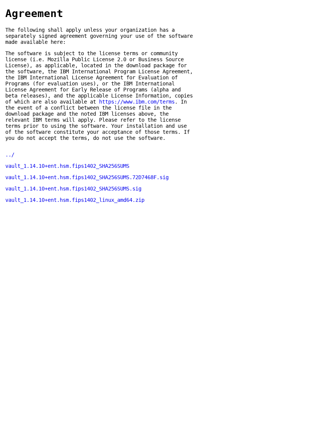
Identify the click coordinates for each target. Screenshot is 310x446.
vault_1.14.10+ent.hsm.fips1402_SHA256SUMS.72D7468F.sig (87, 177)
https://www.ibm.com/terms (137, 102)
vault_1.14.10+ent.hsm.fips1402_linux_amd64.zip (74, 200)
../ (9, 155)
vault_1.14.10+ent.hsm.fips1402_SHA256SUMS (67, 166)
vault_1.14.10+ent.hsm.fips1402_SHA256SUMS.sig (73, 189)
